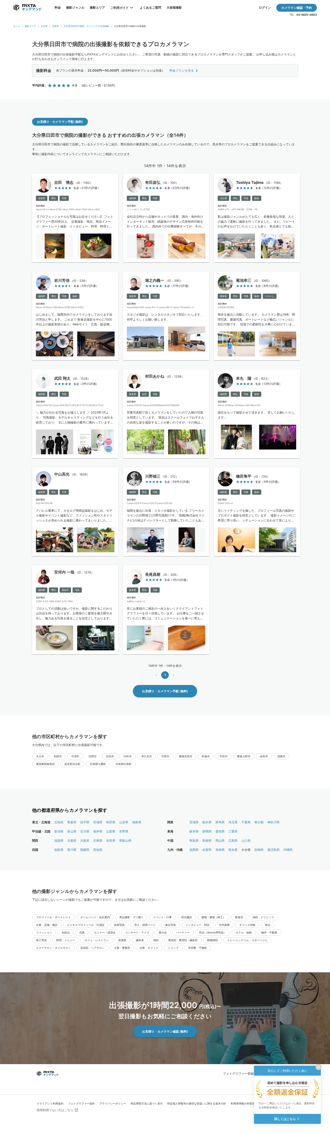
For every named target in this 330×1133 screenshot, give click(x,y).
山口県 (246, 840)
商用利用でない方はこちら (55, 1110)
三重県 (233, 831)
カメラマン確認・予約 (296, 8)
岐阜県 (194, 831)
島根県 (207, 840)
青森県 (71, 822)
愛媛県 (84, 850)
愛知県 (220, 831)
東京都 (259, 822)
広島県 (233, 840)
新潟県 (58, 831)
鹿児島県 (273, 850)
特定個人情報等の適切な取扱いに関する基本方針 (196, 1103)
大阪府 (84, 840)
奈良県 (110, 840)
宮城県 (97, 822)
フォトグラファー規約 (81, 1103)
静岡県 (207, 831)
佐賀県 (207, 850)
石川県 (84, 831)
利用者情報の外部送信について (249, 1103)
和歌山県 (125, 840)
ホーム (16, 26)
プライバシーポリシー (112, 1103)
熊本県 (233, 850)
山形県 (123, 822)
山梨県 (110, 831)
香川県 (71, 850)
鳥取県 (194, 840)
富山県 (71, 831)
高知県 (97, 850)
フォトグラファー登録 (238, 1073)
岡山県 (220, 840)
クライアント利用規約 (50, 1103)
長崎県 (220, 850)
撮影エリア (30, 26)
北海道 (58, 822)
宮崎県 (259, 850)
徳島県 (58, 850)
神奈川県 (273, 822)
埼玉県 (233, 822)
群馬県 (220, 822)
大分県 (44, 26)
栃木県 (207, 822)
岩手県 (84, 822)
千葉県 (246, 822)
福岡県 (194, 850)
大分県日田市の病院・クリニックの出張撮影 (86, 26)
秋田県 (110, 822)
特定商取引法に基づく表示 (147, 1103)
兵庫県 (97, 840)
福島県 (136, 822)
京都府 (71, 840)
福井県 (97, 831)
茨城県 (194, 822)
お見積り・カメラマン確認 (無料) (165, 1031)
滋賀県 (58, 840)
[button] (40, 756)
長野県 (123, 831)
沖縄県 (288, 850)
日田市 (55, 26)
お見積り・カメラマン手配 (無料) (60, 122)
